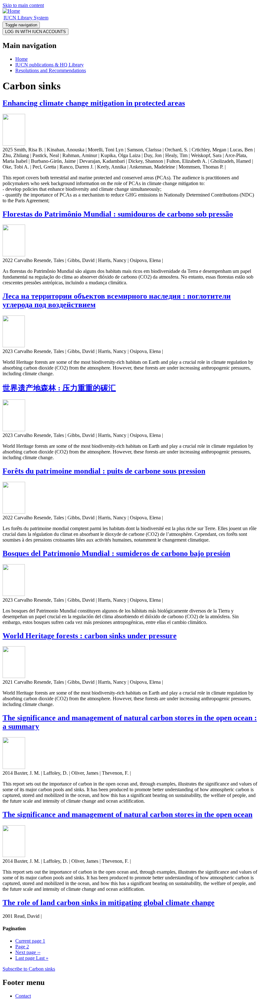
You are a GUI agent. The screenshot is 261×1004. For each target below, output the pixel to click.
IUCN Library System (26, 17)
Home (21, 59)
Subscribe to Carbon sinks (29, 969)
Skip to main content (23, 5)
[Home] (11, 11)
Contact (23, 996)
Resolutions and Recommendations (50, 70)
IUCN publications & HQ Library (49, 64)
